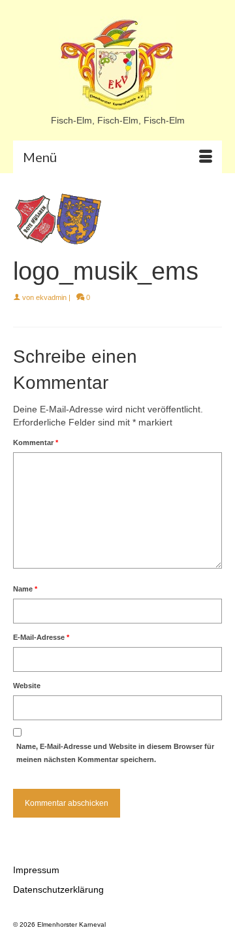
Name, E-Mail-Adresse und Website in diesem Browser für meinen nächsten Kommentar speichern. (115, 752)
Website (26, 685)
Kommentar (35, 442)
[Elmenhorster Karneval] (117, 65)
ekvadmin (51, 297)
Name (25, 589)
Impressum (36, 870)
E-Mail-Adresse (41, 637)
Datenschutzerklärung (58, 889)
